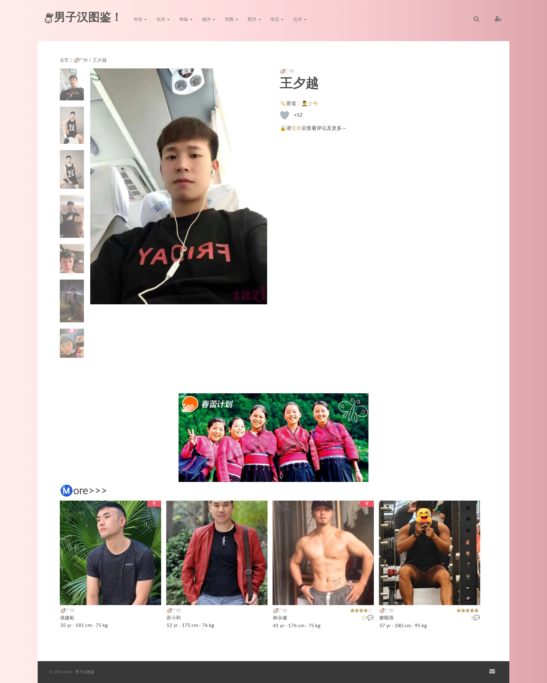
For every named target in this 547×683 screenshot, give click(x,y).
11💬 (368, 618)
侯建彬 (67, 618)
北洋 (298, 19)
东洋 (161, 19)
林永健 (280, 618)
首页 (64, 60)
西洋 (253, 19)
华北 (275, 19)
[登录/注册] (498, 19)
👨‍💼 (259, 596)
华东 (139, 19)
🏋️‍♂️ (153, 596)
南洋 (207, 19)
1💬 (475, 618)
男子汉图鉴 (84, 672)
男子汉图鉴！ (88, 17)
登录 (296, 128)
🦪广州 (80, 60)
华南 (184, 19)
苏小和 (174, 618)
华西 (230, 19)
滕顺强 (386, 618)
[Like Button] (284, 115)
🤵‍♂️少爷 (309, 103)
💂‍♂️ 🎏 (362, 596)
